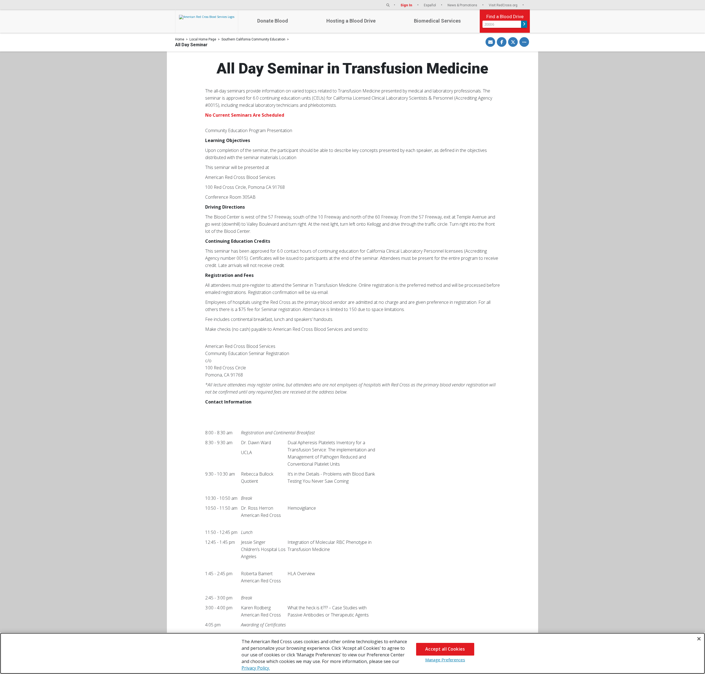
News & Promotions (463, 5)
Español (430, 5)
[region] (352, 653)
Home (179, 39)
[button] (388, 5)
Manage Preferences (445, 659)
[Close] (699, 639)
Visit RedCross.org (503, 5)
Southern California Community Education (253, 39)
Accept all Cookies (445, 649)
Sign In (406, 5)
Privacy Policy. (256, 668)
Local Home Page (202, 39)
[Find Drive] (524, 24)
